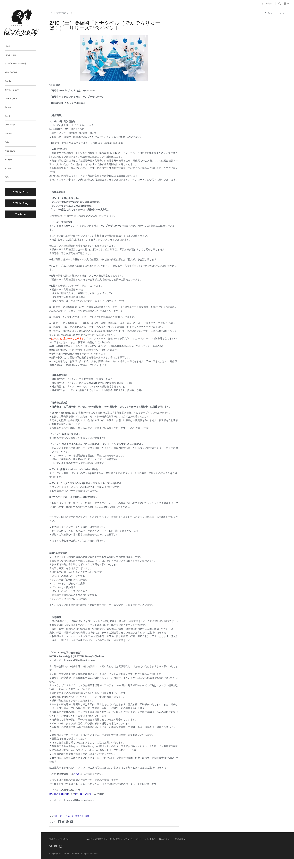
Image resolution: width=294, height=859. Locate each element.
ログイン (261, 3)
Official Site (20, 192)
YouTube (20, 214)
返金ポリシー (165, 839)
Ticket (7, 142)
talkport (8, 133)
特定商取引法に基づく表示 (107, 839)
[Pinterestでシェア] (67, 821)
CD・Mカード (11, 98)
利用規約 (151, 839)
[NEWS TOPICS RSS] (71, 12)
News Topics (10, 55)
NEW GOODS (11, 72)
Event (7, 116)
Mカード (58, 816)
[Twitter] (50, 846)
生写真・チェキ (12, 90)
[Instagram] (60, 846)
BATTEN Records (58, 793)
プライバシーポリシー (133, 839)
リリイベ (79, 816)
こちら (76, 774)
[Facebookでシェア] (59, 821)
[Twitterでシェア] (63, 821)
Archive (8, 168)
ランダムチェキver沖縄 (15, 64)
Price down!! (10, 151)
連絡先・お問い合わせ (59, 839)
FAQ (7, 177)
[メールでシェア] (72, 821)
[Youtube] (55, 846)
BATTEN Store (83, 793)
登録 (269, 3)
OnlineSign (10, 125)
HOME (8, 46)
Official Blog (20, 203)
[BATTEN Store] (21, 23)
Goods (8, 81)
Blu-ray (8, 107)
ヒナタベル (68, 816)
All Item (8, 160)
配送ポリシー (181, 839)
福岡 (87, 816)
